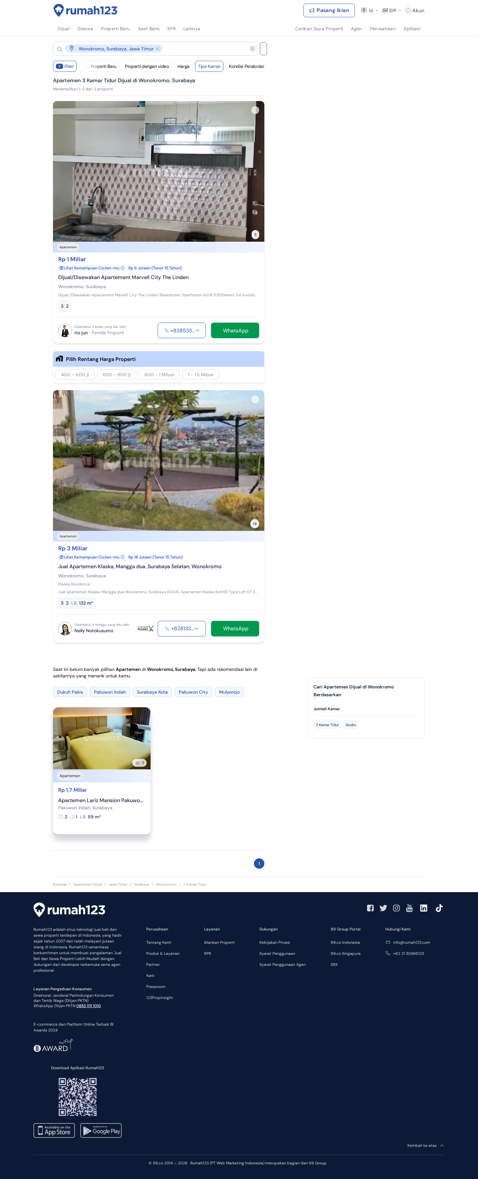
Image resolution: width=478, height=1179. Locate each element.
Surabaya (141, 884)
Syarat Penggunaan (277, 953)
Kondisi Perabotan (247, 66)
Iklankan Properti (219, 942)
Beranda (60, 884)
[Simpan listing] (255, 110)
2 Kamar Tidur (327, 725)
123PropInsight (159, 997)
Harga (184, 66)
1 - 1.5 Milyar (201, 375)
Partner (153, 964)
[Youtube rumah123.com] (409, 908)
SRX (334, 964)
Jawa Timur (117, 884)
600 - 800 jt (117, 375)
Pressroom (156, 986)
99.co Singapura (346, 953)
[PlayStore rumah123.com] (101, 1130)
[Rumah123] (85, 10)
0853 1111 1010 (88, 1005)
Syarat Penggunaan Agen (282, 964)
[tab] (366, 709)
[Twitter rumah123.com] (383, 908)
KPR (207, 953)
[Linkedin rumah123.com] (423, 908)
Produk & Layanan (162, 953)
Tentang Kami (158, 942)
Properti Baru (103, 66)
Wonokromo (166, 884)
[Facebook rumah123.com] (370, 908)
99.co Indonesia (345, 942)
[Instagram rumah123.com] (396, 908)
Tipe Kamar (209, 66)
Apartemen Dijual (87, 884)
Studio (351, 725)
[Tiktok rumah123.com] (439, 908)
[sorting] (82, 66)
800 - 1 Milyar (159, 375)
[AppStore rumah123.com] (54, 1130)
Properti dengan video (147, 66)
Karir (150, 975)
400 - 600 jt (75, 375)
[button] (150, 48)
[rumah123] (69, 911)
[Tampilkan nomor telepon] (197, 330)
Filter (66, 66)
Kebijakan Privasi (274, 942)
